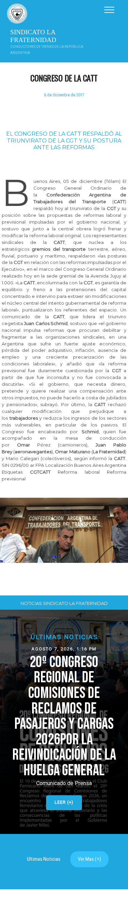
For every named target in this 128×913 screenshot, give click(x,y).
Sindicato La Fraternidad (33, 35)
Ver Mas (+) (89, 859)
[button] (64, 722)
